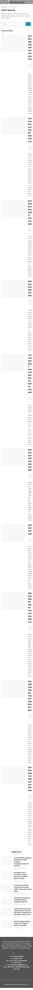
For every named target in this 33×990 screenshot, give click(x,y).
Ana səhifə (4, 7)
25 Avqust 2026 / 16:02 (20, 904)
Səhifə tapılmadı (13, 7)
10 (29, 305)
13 (29, 543)
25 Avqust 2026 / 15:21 (20, 927)
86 (29, 799)
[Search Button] (28, 24)
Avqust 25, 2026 (30, 65)
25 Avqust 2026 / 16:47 (20, 881)
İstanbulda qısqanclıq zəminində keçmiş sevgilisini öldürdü (22, 900)
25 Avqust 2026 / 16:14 (20, 893)
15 (29, 150)
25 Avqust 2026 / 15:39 (20, 917)
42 (29, 479)
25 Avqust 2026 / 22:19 (20, 868)
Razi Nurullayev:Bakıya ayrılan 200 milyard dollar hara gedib (22, 923)
